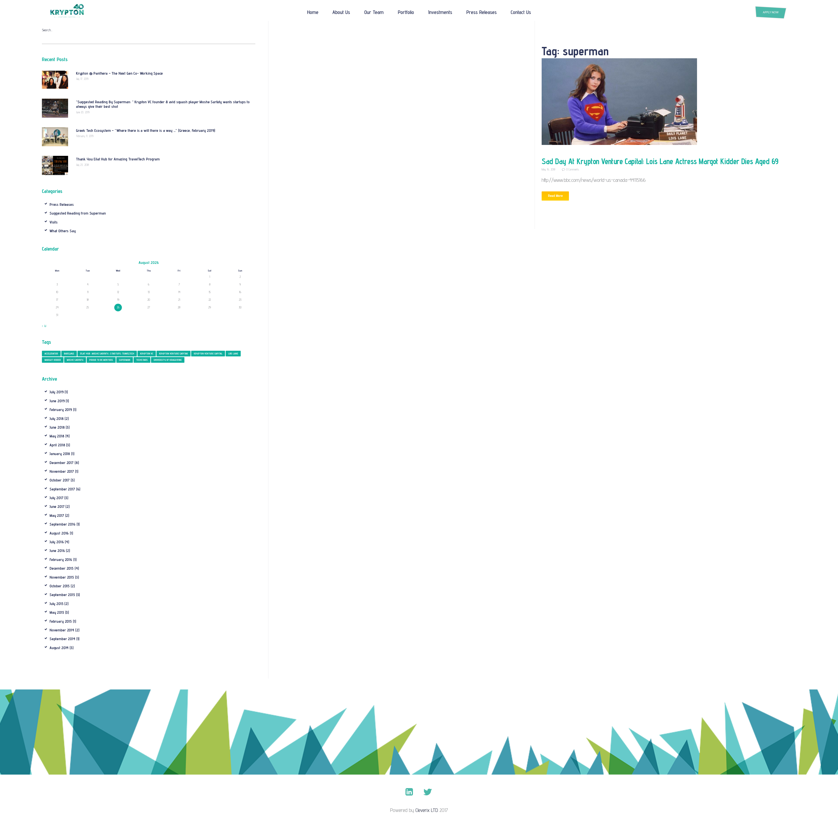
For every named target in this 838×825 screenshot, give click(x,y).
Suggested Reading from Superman (78, 213)
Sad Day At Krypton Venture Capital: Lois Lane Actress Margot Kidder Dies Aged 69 (660, 161)
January (60, 453)
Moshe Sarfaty (75, 359)
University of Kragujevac (168, 359)
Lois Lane (233, 353)
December (62, 462)
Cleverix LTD (427, 810)
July (57, 392)
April (57, 445)
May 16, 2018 (548, 169)
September (62, 489)
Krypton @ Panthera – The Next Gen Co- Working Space (119, 73)
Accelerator (51, 353)
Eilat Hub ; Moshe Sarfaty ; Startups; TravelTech (107, 353)
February (61, 409)
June (57, 401)
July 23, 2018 (82, 165)
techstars (142, 359)
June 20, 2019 (82, 112)
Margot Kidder (53, 359)
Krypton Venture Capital (208, 353)
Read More (555, 196)
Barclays (69, 353)
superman (124, 359)
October (60, 480)
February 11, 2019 (84, 136)
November (62, 471)
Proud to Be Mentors (101, 359)
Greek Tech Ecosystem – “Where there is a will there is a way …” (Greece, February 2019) (145, 130)
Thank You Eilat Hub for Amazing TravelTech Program (118, 159)
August (59, 533)
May (57, 436)
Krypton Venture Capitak (173, 353)
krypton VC (146, 353)
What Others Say (63, 231)
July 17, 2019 (82, 79)
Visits (54, 222)
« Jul (44, 326)
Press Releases (62, 204)
